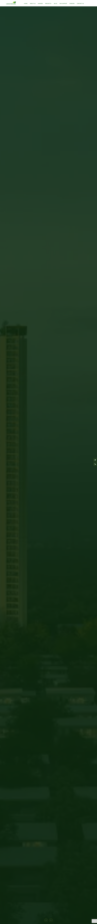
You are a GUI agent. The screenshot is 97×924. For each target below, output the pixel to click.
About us (33, 3)
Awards (40, 3)
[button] (95, 460)
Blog (55, 3)
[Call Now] (95, 464)
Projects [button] (48, 3)
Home (26, 3)
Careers (71, 3)
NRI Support (63, 3)
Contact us (80, 3)
